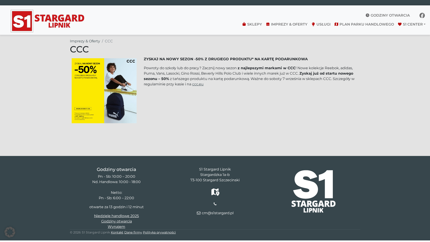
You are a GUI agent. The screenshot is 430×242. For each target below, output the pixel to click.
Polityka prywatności (159, 232)
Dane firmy (133, 232)
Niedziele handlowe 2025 (116, 216)
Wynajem (116, 227)
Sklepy (254, 24)
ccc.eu (198, 84)
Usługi (323, 24)
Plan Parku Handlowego (366, 24)
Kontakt (117, 232)
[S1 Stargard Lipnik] (47, 12)
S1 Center (412, 24)
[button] (10, 232)
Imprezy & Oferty (288, 24)
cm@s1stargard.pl (218, 213)
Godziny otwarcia (390, 15)
